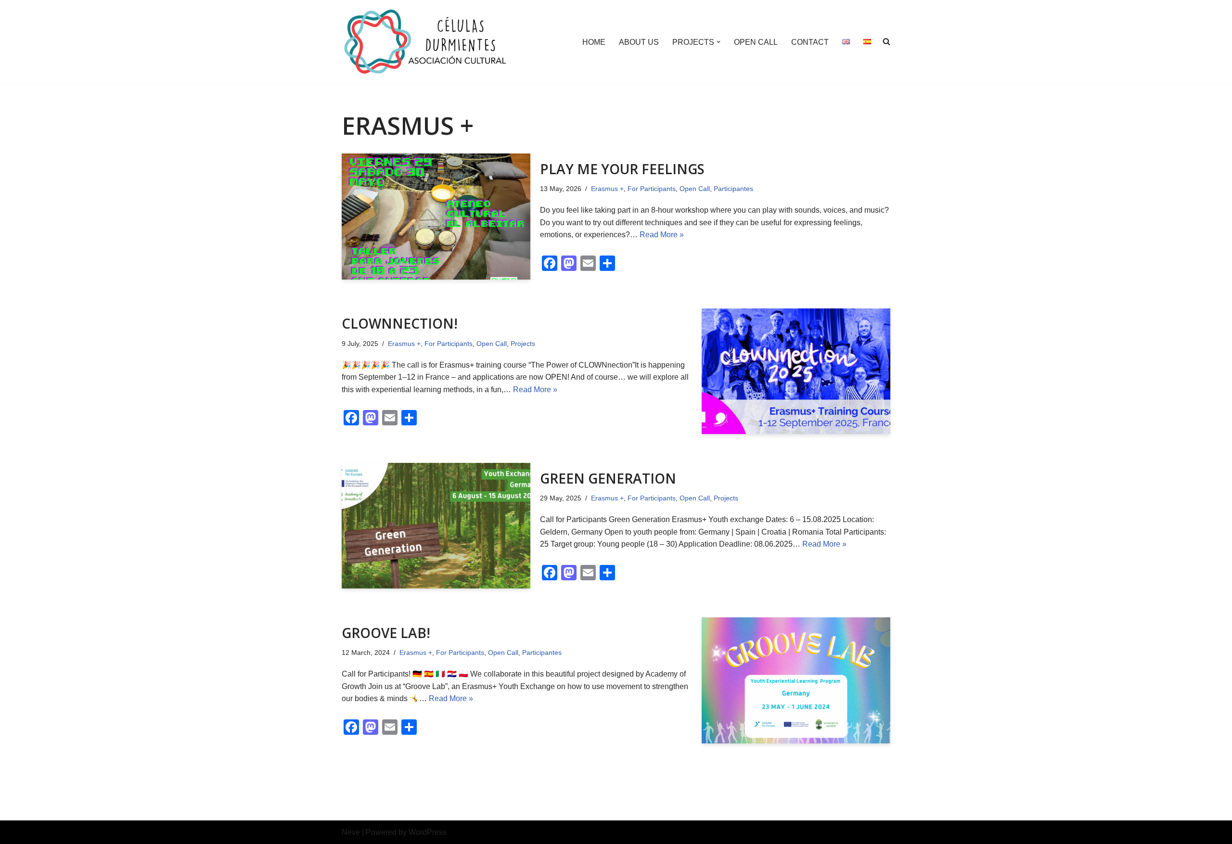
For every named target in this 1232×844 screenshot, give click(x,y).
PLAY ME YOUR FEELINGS (622, 169)
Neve (351, 832)
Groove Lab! (386, 633)
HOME (593, 42)
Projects (523, 343)
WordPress (428, 832)
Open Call (695, 188)
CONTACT (810, 42)
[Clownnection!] (796, 371)
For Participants (652, 188)
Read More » (662, 234)
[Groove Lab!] (796, 680)
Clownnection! (400, 323)
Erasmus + (607, 188)
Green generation (608, 478)
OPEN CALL (756, 42)
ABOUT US (639, 42)
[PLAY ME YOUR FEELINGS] (436, 216)
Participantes (733, 188)
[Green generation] (436, 525)
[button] (718, 42)
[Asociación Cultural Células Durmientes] (426, 42)
